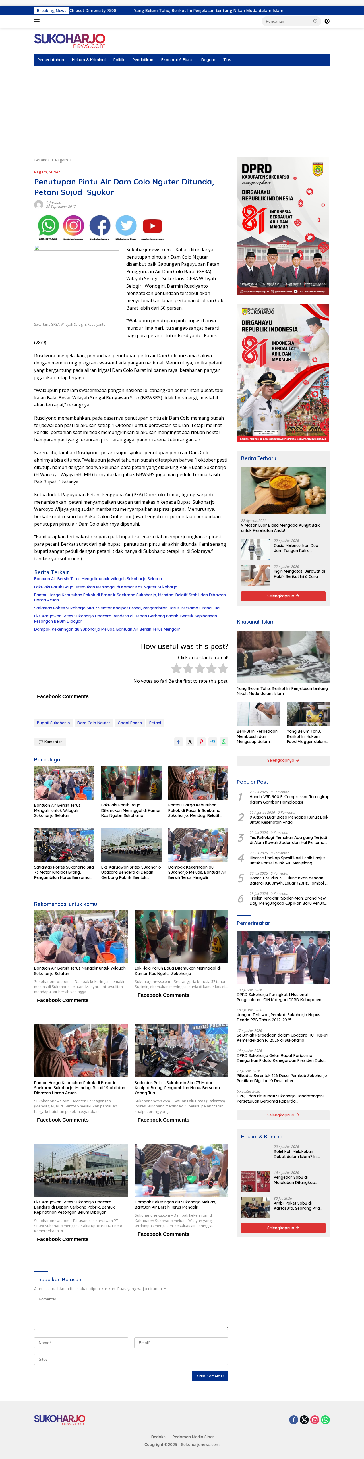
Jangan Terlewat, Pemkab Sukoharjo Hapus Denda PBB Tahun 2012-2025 (278, 1017)
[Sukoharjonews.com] (69, 40)
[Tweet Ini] (190, 741)
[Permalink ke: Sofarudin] (38, 204)
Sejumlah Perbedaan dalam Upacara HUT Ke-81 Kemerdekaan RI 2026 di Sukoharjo (282, 1037)
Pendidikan (143, 59)
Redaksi (158, 1436)
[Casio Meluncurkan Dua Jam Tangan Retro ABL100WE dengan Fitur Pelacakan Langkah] (255, 549)
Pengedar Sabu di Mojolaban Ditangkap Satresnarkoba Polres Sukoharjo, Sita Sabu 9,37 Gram (298, 1180)
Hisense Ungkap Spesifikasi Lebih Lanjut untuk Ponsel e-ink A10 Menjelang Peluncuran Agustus (287, 860)
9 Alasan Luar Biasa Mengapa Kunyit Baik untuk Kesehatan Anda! (280, 527)
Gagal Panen (130, 722)
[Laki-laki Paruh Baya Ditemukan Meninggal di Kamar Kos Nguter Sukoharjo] (131, 783)
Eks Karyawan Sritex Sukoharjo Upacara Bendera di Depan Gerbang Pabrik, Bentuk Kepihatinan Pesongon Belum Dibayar (125, 618)
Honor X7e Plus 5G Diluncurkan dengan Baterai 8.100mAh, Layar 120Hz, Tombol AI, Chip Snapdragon (289, 880)
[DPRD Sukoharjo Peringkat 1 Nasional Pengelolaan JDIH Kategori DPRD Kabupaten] (283, 957)
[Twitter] (304, 1420)
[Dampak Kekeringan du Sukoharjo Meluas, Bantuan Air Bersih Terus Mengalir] (198, 845)
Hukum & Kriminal (89, 59)
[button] (315, 21)
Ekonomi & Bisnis (177, 59)
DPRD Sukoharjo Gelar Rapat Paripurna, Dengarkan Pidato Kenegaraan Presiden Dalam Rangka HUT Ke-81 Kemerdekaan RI (282, 1058)
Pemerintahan (51, 59)
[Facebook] (293, 1420)
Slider (54, 172)
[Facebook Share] (178, 741)
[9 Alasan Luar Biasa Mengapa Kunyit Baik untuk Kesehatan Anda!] (283, 490)
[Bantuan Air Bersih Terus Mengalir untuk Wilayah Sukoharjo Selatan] (64, 783)
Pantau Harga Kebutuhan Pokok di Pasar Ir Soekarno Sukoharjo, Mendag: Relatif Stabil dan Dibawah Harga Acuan (130, 597)
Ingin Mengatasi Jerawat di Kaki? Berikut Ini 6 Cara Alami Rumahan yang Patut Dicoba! (299, 574)
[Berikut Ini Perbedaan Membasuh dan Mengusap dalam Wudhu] (258, 714)
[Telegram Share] (212, 741)
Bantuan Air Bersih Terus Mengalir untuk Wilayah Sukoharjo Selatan (98, 578)
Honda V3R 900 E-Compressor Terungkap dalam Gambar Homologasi (290, 799)
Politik (119, 59)
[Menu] (38, 21)
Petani (155, 722)
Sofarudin (53, 202)
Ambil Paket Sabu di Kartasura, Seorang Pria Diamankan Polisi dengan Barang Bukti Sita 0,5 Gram (298, 1206)
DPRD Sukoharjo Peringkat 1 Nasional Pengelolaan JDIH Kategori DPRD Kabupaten (279, 997)
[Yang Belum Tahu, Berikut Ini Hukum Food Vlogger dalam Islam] (308, 714)
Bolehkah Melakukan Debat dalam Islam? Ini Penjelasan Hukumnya (295, 1154)
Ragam (208, 59)
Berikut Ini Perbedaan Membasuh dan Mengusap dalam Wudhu (257, 736)
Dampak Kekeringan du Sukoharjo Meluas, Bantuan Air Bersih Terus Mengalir (107, 629)
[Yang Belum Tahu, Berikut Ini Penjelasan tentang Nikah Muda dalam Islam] (283, 657)
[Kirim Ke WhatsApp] (224, 741)
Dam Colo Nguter (93, 722)
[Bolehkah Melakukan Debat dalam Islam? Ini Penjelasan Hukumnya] (255, 1155)
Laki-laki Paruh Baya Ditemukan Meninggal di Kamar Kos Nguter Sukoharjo (105, 587)
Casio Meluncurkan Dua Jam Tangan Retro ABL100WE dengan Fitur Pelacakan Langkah (296, 548)
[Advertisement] (182, 108)
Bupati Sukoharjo (53, 722)
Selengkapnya (281, 596)
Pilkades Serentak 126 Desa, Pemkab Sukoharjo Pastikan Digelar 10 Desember (282, 1078)
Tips (227, 59)
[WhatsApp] (325, 1420)
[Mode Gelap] (327, 21)
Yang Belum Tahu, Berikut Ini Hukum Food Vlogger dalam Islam (306, 736)
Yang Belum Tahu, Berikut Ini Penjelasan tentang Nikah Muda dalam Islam (141, 10)
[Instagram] (314, 1420)
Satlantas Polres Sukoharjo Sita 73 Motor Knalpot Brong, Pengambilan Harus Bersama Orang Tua (127, 608)
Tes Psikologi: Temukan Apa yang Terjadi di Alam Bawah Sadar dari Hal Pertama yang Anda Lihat (288, 840)
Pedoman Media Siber (193, 1436)
